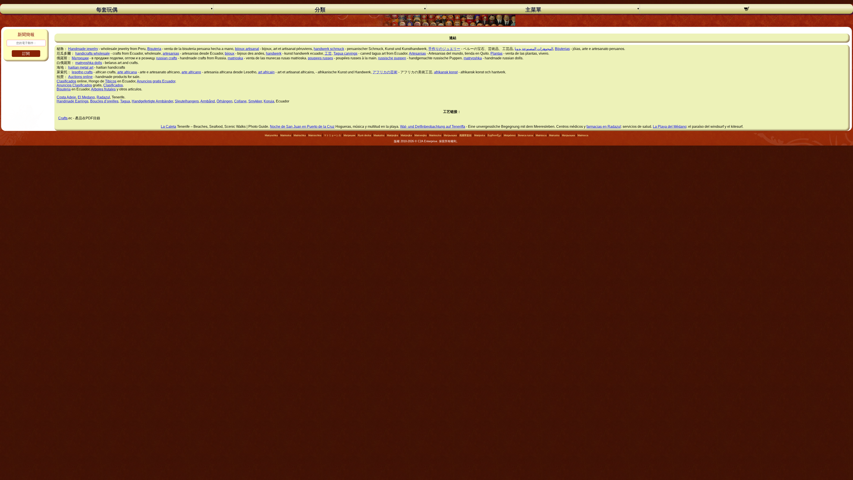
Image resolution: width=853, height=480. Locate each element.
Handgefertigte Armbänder (152, 101)
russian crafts (166, 58)
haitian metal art (80, 67)
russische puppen (392, 58)
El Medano (86, 97)
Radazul (103, 97)
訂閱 (26, 54)
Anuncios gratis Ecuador (156, 81)
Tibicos (110, 81)
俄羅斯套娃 (465, 135)
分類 (320, 10)
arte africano (191, 72)
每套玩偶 (107, 10)
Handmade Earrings (72, 101)
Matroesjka (420, 135)
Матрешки (80, 58)
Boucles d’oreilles (104, 101)
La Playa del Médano (669, 126)
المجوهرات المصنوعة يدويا (534, 49)
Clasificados (66, 81)
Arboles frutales (103, 89)
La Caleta (168, 126)
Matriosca (541, 135)
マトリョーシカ (332, 135)
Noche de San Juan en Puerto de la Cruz (302, 126)
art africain (266, 72)
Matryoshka (271, 135)
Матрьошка (450, 135)
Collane (240, 101)
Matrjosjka (392, 135)
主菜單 (533, 10)
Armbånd (207, 101)
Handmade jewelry (83, 49)
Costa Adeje (66, 97)
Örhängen (224, 101)
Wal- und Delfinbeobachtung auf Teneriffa (432, 126)
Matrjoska (479, 135)
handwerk (273, 53)
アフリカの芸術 (385, 72)
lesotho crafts (82, 72)
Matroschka (314, 135)
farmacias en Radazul (603, 126)
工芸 (328, 53)
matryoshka (473, 58)
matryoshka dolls (88, 63)
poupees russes (320, 58)
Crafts (63, 118)
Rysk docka (364, 135)
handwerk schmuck (329, 49)
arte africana (127, 72)
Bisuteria (154, 49)
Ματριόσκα (509, 135)
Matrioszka (435, 135)
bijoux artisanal (247, 49)
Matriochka (300, 135)
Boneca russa (525, 135)
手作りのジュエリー (444, 49)
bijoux (229, 53)
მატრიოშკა (494, 135)
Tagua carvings (345, 53)
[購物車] (746, 9)
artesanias (171, 53)
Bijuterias (562, 49)
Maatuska (379, 135)
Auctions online (80, 77)
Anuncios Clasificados (74, 85)
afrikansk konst (446, 72)
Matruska (554, 135)
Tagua (125, 101)
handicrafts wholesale (92, 53)
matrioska (235, 58)
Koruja (269, 101)
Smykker (255, 101)
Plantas (496, 53)
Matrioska (285, 135)
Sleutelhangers (187, 101)
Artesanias (417, 53)
